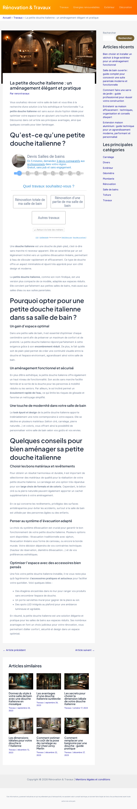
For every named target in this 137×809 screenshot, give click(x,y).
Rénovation (109, 184)
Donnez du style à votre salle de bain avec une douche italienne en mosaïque (20, 699)
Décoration (125, 7)
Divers (106, 162)
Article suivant (85, 650)
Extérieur (109, 7)
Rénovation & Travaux (27, 7)
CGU (37, 237)
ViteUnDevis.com (67, 237)
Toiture (107, 194)
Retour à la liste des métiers (49, 230)
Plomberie (108, 178)
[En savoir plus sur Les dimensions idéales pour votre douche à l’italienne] (21, 725)
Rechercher (109, 32)
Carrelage (108, 157)
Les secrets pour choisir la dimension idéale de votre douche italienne (75, 699)
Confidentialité (43, 237)
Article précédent (14, 650)
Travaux (64, 7)
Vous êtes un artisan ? (79, 237)
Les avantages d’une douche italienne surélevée (49, 696)
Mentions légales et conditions (93, 779)
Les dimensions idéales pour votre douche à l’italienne (20, 741)
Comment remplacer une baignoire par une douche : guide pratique (75, 743)
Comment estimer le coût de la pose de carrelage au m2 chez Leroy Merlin (48, 743)
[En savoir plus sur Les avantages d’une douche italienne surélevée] (49, 681)
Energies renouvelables (86, 7)
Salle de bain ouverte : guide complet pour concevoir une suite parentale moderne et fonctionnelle (115, 77)
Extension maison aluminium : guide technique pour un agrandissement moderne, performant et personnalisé (118, 129)
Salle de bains (110, 189)
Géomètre (108, 173)
